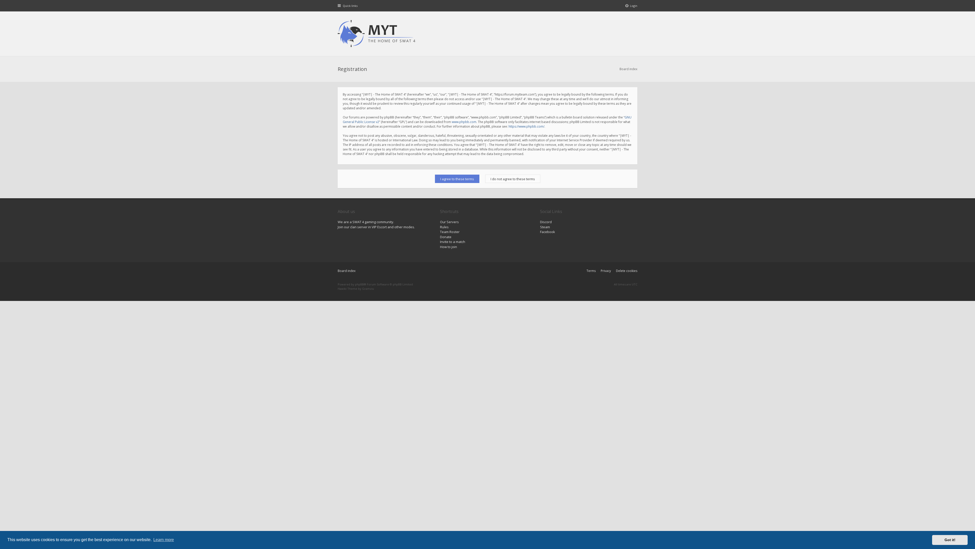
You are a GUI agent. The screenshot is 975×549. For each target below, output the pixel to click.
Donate (445, 237)
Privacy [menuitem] (606, 271)
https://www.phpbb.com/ (526, 126)
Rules (444, 227)
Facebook (547, 232)
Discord (546, 222)
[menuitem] (631, 6)
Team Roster (450, 232)
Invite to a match (452, 241)
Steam (545, 227)
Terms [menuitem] (591, 271)
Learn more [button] (163, 540)
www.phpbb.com (464, 122)
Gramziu (368, 289)
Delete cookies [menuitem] (626, 271)
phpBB (359, 284)
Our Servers (449, 222)
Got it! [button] (950, 540)
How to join (448, 247)
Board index (346, 271)
